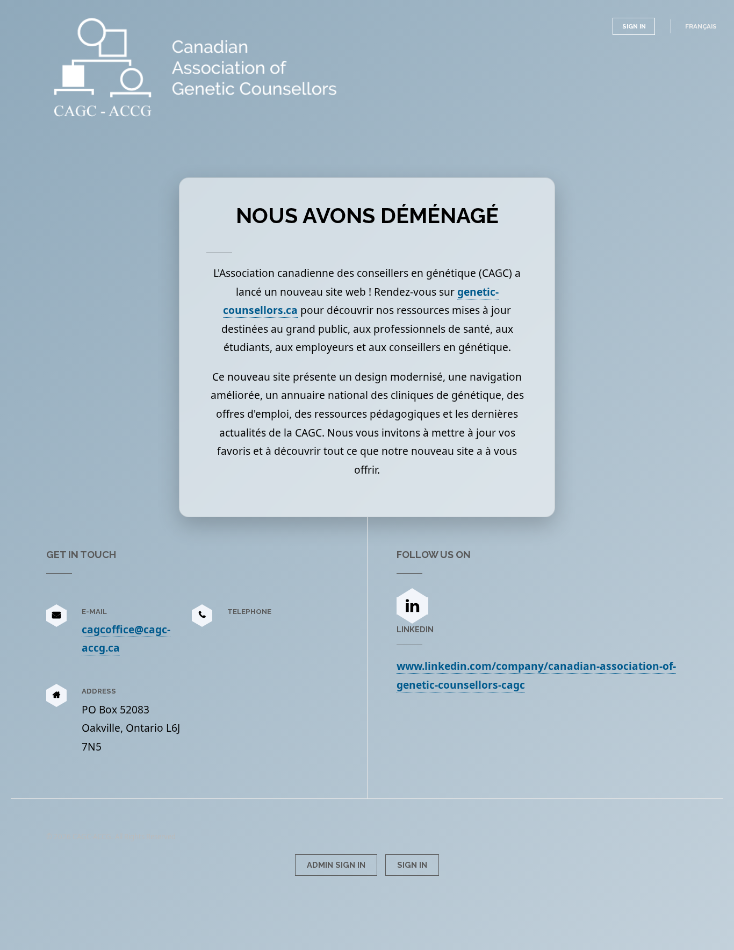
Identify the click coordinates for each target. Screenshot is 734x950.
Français (701, 26)
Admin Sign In (336, 864)
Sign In (634, 26)
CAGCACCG (117, 31)
